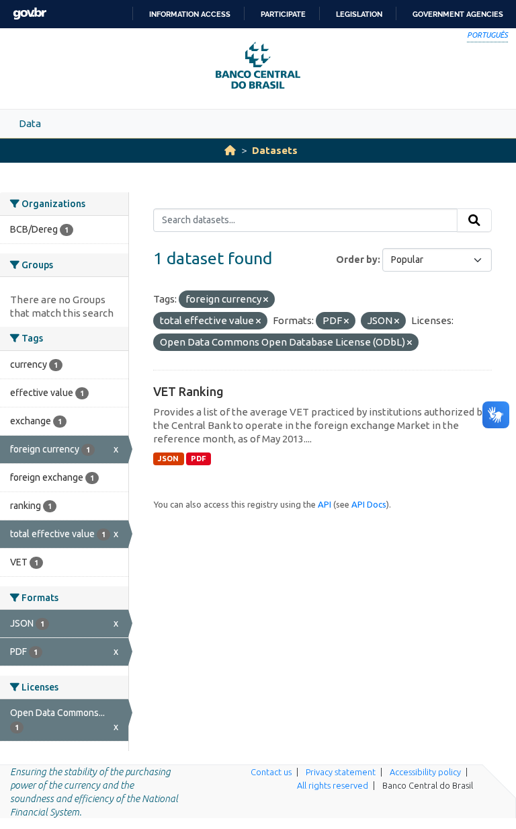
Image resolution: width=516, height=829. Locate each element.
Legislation (359, 14)
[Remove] (265, 300)
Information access (189, 14)
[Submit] (474, 220)
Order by (357, 259)
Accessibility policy (425, 772)
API (324, 504)
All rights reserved (332, 785)
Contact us (271, 772)
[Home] (230, 150)
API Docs (368, 504)
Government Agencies (458, 14)
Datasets (275, 150)
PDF (198, 459)
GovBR (29, 13)
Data (30, 123)
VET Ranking (188, 391)
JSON (168, 459)
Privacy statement (341, 772)
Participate (283, 14)
